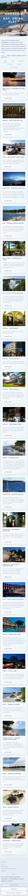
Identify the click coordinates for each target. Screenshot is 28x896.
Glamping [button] (10, 64)
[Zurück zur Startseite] (14, 3)
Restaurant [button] (14, 67)
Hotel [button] (19, 64)
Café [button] (12, 61)
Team (2, 864)
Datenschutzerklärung (8, 868)
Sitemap (3, 870)
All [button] (5, 61)
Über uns (4, 861)
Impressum (4, 866)
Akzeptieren (14, 885)
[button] (2, 3)
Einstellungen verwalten (14, 892)
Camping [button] (21, 61)
